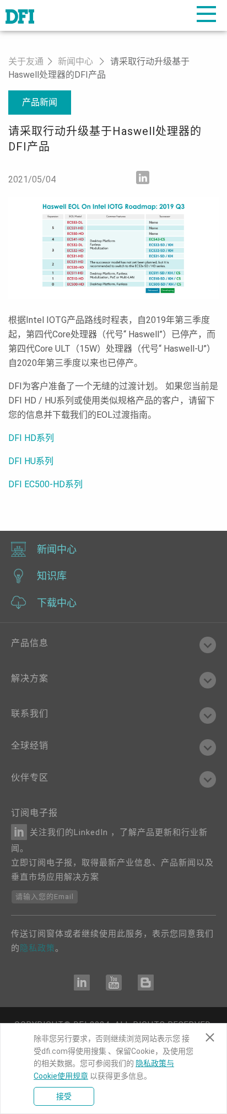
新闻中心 (75, 61)
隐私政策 (37, 948)
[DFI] (20, 15)
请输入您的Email (44, 896)
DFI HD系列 (31, 438)
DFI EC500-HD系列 (45, 484)
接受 (64, 1096)
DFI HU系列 (30, 461)
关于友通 (26, 61)
